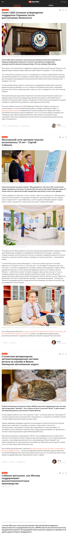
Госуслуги (5, 342)
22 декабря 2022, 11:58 (8, 21)
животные (12, 462)
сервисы (5, 462)
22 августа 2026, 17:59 (7, 148)
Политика (17, 5)
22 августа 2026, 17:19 (7, 486)
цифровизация (21, 462)
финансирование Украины (11, 110)
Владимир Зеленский (13, 126)
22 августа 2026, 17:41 (7, 367)
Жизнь (51, 5)
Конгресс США (25, 126)
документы (13, 342)
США (4, 126)
